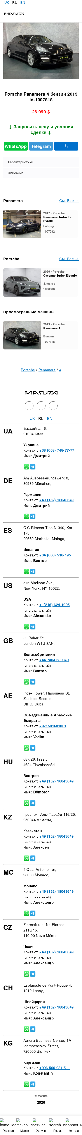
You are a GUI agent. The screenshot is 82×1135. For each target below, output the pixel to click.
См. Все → (69, 200)
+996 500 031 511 (54, 1067)
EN (22, 2)
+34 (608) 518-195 (55, 555)
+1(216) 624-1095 (54, 604)
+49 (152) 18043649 (56, 499)
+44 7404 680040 (54, 659)
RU (14, 2)
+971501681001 (52, 725)
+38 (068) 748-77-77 (56, 450)
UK (6, 2)
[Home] (12, 13)
